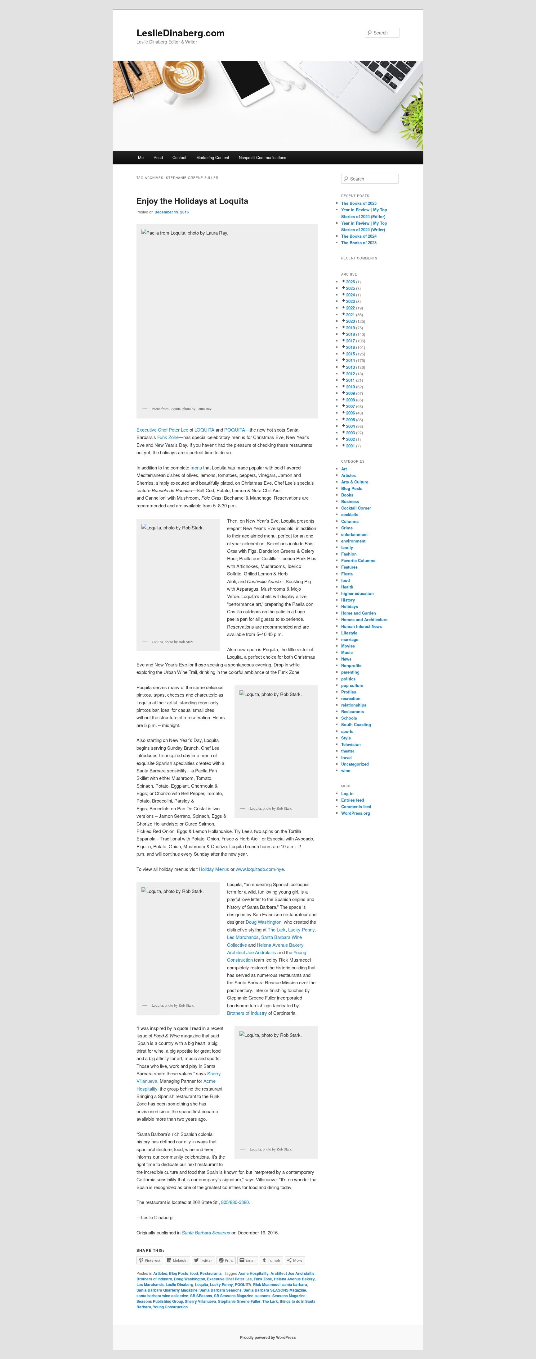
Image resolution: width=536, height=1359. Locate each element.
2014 (350, 360)
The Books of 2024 (359, 236)
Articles (160, 1273)
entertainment (354, 534)
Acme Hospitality (253, 1273)
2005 (350, 420)
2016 (350, 347)
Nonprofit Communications (262, 157)
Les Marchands (243, 937)
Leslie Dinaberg (179, 1284)
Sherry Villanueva (200, 1301)
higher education (357, 593)
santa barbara (294, 1284)
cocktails (349, 514)
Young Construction (170, 1307)
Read (158, 157)
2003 (350, 433)
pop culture (352, 685)
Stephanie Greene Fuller (239, 1301)
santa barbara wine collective (162, 1295)
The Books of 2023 (359, 242)
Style (346, 738)
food (194, 1273)
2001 (350, 446)
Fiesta (347, 574)
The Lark (277, 929)
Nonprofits (351, 665)
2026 (350, 282)
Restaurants (211, 1273)
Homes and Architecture (364, 619)
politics (348, 679)
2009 (350, 393)
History (348, 600)
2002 (350, 439)
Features (349, 567)
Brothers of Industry (247, 1012)
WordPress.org (355, 813)
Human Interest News (361, 626)
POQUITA (243, 1284)
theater (347, 751)
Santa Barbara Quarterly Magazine (167, 1290)
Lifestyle (349, 633)
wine (345, 770)
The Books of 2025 (359, 203)
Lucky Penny (301, 929)
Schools (349, 718)
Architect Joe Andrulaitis (251, 952)
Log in (347, 793)
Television (351, 744)
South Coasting (356, 724)
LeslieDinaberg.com (180, 32)
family (347, 547)
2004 (350, 426)
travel (346, 757)
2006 (350, 413)
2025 (350, 288)
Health (347, 587)
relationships (353, 705)
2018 (350, 334)
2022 (350, 308)
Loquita (201, 1284)
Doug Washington (263, 921)
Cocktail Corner (356, 508)
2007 (350, 406)
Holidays (349, 606)
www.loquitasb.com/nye (260, 869)
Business (350, 501)
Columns (350, 521)
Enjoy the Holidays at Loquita (192, 200)
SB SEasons (201, 1295)
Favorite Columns (358, 560)
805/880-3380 (235, 1202)
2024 (350, 295)
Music (347, 652)
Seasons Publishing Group (159, 1301)
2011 (350, 380)
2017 (350, 341)
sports (347, 731)
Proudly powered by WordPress (268, 1337)
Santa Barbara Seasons (220, 1290)
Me (141, 157)
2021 (350, 315)
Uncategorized (355, 764)
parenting (350, 672)
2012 (350, 374)
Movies (348, 646)
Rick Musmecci (266, 1284)
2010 (350, 387)
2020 (350, 321)
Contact (179, 157)
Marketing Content (212, 157)
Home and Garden (358, 613)
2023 (350, 301)
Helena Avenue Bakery (280, 944)
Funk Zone (168, 437)
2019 (350, 328)
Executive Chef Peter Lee (162, 429)
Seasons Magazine (289, 1295)
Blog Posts (178, 1273)
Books (347, 495)
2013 (350, 367)
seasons (262, 1295)
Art (344, 469)
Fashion (349, 554)
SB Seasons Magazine (233, 1295)
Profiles (348, 692)
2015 (350, 354)
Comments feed (356, 806)
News (346, 659)
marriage (349, 639)
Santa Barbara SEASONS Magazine (274, 1290)
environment (353, 541)
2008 (350, 400)
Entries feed (352, 800)
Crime (347, 528)
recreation (350, 698)
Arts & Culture (354, 482)
